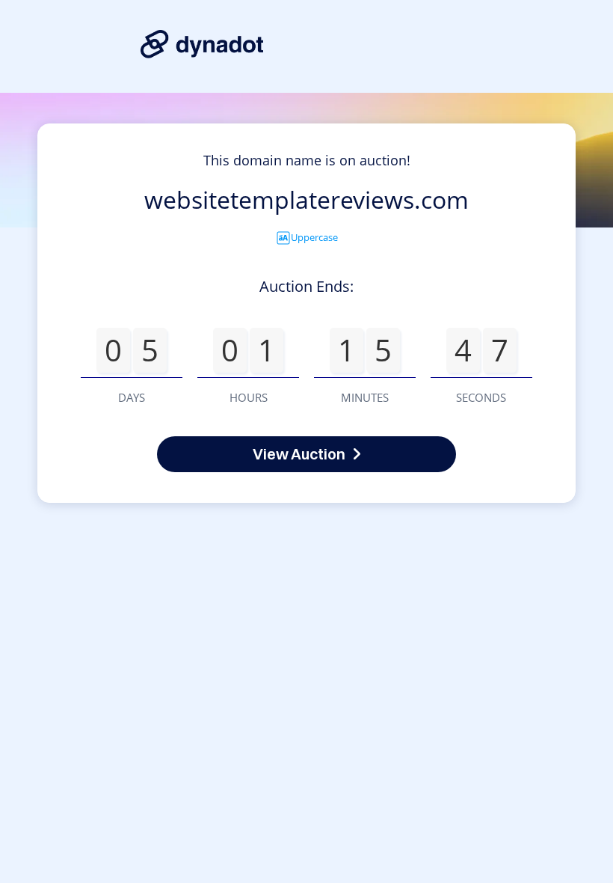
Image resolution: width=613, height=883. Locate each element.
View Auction (299, 453)
